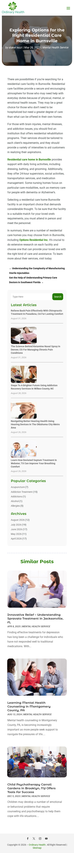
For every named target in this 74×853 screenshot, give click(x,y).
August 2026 (18, 520)
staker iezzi (15, 47)
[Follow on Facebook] (27, 838)
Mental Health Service (55, 47)
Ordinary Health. (37, 844)
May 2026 (16, 534)
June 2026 (16, 529)
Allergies (15, 505)
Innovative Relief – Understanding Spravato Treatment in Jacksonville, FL (35, 618)
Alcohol (15, 501)
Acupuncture (18, 487)
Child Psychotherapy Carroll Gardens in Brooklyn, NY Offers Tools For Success (31, 788)
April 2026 (16, 538)
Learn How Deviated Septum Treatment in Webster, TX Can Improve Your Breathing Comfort (34, 463)
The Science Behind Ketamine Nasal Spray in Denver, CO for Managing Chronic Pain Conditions (35, 349)
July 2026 (16, 524)
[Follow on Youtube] (46, 838)
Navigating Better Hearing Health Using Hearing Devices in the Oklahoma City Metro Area (35, 424)
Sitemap (37, 847)
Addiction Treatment (22, 491)
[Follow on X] (33, 838)
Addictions (16, 496)
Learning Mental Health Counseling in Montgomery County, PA (29, 706)
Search (57, 296)
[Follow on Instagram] (40, 838)
